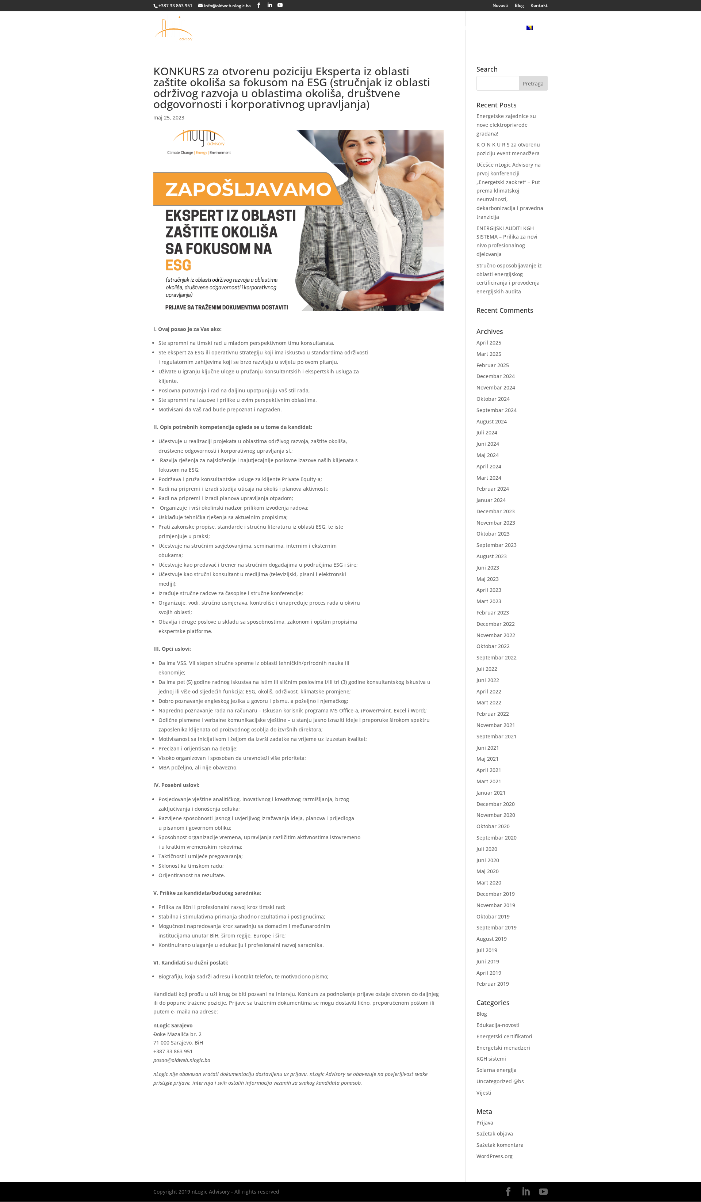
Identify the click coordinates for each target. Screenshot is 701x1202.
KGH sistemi (491, 1058)
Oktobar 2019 (493, 916)
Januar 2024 (491, 500)
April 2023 (488, 589)
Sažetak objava (494, 1133)
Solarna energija (375, 28)
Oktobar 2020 (493, 826)
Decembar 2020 (495, 803)
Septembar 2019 (496, 927)
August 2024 (491, 421)
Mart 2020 (488, 882)
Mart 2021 (488, 781)
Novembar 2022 (495, 635)
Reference (503, 28)
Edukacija (428, 28)
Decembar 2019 (495, 893)
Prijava (484, 1122)
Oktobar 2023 (493, 533)
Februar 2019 (492, 983)
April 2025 (488, 342)
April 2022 (488, 691)
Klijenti (469, 28)
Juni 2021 (487, 747)
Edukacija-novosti (498, 1025)
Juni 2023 (487, 567)
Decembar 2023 (495, 511)
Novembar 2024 (495, 387)
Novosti (500, 5)
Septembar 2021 (496, 736)
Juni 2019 (487, 961)
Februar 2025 (492, 365)
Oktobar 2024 (493, 398)
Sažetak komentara (500, 1144)
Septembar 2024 (496, 410)
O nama (296, 28)
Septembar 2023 (496, 544)
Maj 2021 (487, 758)
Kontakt (539, 5)
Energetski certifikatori (504, 1036)
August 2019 (491, 938)
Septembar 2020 (496, 837)
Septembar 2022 (496, 657)
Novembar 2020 (495, 814)
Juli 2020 (486, 848)
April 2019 (488, 972)
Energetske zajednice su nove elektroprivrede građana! (506, 125)
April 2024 (488, 466)
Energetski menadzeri (503, 1047)
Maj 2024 (487, 455)
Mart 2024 (488, 477)
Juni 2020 (487, 860)
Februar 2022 (492, 713)
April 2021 (488, 770)
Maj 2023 (487, 578)
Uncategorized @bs (500, 1081)
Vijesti (483, 1092)
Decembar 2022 (495, 623)
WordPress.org (494, 1156)
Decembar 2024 (495, 376)
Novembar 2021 (495, 725)
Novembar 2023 (495, 522)
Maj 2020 (487, 871)
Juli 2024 (486, 432)
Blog (519, 5)
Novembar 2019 (495, 905)
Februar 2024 (492, 488)
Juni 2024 (487, 443)
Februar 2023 (492, 612)
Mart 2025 (488, 353)
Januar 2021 (491, 792)
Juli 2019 (486, 950)
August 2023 (491, 556)
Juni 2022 (487, 680)
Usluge (325, 28)
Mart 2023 (488, 601)
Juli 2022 (486, 668)
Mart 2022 (488, 702)
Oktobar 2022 (493, 646)
